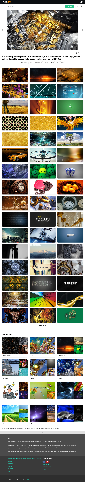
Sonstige (46, 62)
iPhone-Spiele (10, 464)
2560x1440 (29, 458)
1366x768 (15, 458)
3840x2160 (19, 458)
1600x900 (24, 458)
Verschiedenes (38, 62)
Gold (31, 62)
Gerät (62, 62)
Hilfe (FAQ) (44, 469)
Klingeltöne (10, 466)
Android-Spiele (10, 463)
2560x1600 (10, 461)
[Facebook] (44, 462)
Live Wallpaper (10, 468)
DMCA (33, 479)
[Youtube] (47, 462)
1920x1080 (10, 458)
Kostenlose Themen (11, 469)
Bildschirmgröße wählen (46, 466)
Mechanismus (24, 62)
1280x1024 (34, 458)
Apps (9, 471)
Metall (52, 62)
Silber (57, 62)
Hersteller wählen (45, 464)
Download (69, 6)
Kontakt (43, 467)
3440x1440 (39, 458)
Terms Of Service (28, 479)
